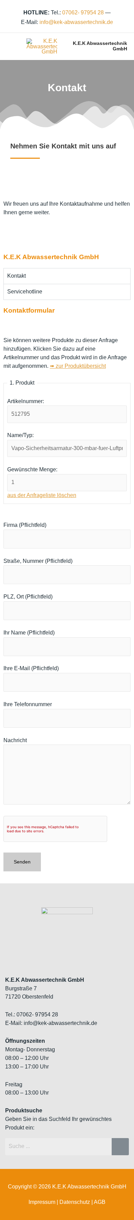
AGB (99, 1202)
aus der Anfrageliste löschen (41, 495)
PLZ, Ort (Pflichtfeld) (28, 597)
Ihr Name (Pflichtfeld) (29, 633)
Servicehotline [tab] (24, 291)
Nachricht (15, 740)
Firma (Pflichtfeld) (24, 525)
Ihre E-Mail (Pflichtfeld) (31, 668)
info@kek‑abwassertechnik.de (76, 22)
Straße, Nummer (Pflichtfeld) (37, 561)
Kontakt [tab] (16, 276)
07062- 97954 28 (83, 12)
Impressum (42, 1202)
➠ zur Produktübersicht (78, 366)
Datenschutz (74, 1202)
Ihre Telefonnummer (27, 704)
